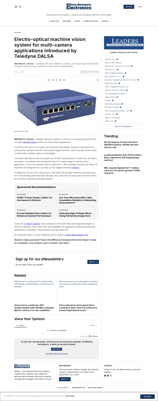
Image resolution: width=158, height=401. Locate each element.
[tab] (20, 325)
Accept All (147, 396)
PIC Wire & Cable (112, 107)
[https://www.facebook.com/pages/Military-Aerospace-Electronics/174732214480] (105, 376)
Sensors (104, 21)
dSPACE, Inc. (110, 69)
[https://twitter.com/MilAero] (111, 376)
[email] (64, 80)
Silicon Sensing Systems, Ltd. (117, 111)
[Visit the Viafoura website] (93, 336)
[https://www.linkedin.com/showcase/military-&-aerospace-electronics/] (108, 376)
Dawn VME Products (113, 63)
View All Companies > (123, 126)
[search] (20, 6)
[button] (16, 6)
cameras (75, 167)
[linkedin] (53, 80)
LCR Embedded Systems (115, 94)
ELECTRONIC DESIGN (95, 387)
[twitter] (56, 80)
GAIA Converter (111, 83)
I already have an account (56, 353)
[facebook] (49, 80)
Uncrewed (67, 21)
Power (77, 21)
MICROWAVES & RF (78, 387)
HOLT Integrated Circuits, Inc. (117, 87)
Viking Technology (112, 118)
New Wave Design (112, 104)
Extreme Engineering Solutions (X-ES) (120, 80)
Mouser (108, 100)
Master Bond (110, 97)
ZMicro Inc (109, 121)
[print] (98, 80)
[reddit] (60, 80)
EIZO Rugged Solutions (114, 73)
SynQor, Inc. (110, 114)
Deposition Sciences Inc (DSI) (117, 66)
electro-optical (33, 224)
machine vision (30, 142)
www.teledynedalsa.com (77, 235)
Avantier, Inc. (110, 59)
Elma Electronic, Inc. (113, 76)
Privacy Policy (70, 396)
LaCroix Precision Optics (115, 90)
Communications (91, 21)
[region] (56, 331)
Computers (54, 21)
